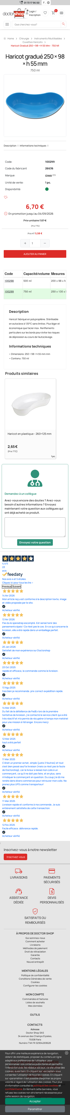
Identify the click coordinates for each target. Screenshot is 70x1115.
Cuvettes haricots (32, 42)
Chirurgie (24, 38)
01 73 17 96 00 (31, 2)
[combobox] (44, 2)
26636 (49, 168)
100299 (50, 162)
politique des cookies (45, 1085)
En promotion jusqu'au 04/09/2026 (30, 214)
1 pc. (48, 182)
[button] (49, 2)
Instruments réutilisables (48, 38)
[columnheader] (13, 273)
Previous (6, 586)
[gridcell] (13, 283)
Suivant (17, 586)
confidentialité (13, 1089)
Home (8, 38)
